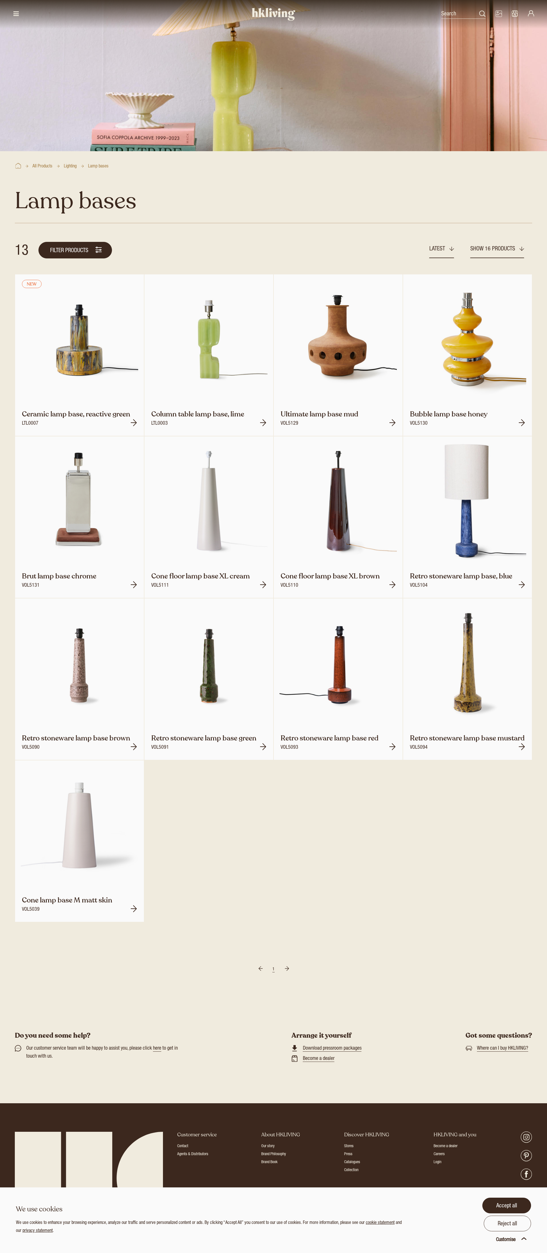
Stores (349, 1146)
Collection (351, 1170)
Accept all (506, 1206)
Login (437, 1162)
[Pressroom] (498, 14)
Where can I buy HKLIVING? (502, 1048)
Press (348, 1154)
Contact (182, 1146)
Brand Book (269, 1162)
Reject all (507, 1224)
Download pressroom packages (332, 1048)
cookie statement (380, 1223)
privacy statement (38, 1231)
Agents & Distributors (192, 1154)
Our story (268, 1146)
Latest (437, 249)
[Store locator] (515, 14)
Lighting (70, 166)
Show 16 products (493, 249)
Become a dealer (318, 1058)
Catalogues (352, 1162)
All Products (42, 166)
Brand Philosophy (273, 1154)
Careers (439, 1154)
